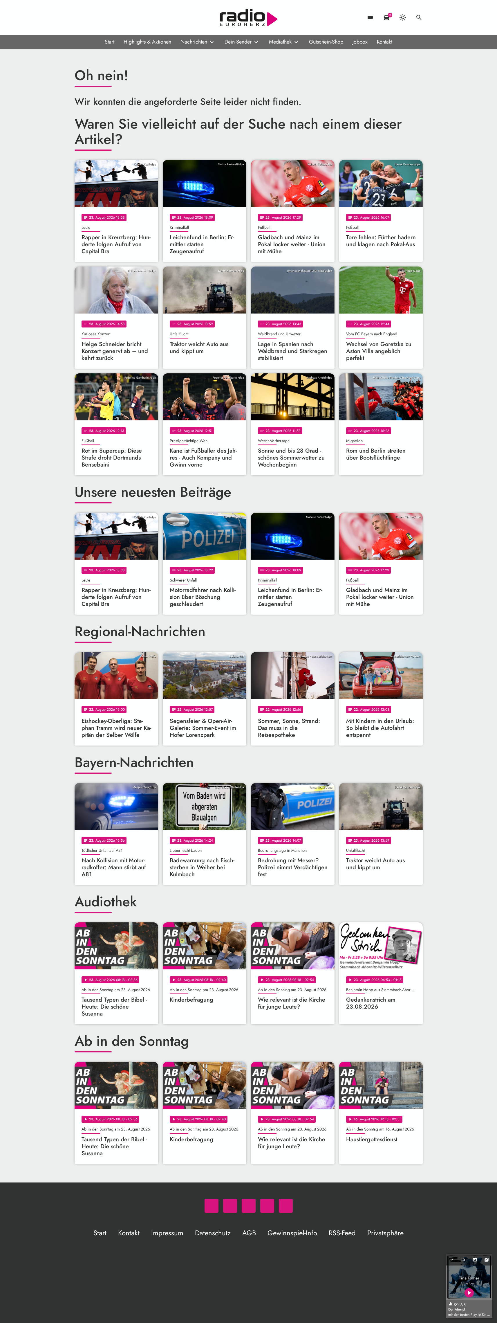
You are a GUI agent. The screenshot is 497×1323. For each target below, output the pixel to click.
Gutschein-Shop (326, 42)
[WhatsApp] (80, 17)
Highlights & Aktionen (147, 42)
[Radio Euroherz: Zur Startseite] (249, 17)
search (418, 17)
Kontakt (384, 42)
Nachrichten (193, 42)
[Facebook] (92, 17)
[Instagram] (103, 17)
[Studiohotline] (127, 17)
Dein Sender (238, 42)
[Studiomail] (115, 17)
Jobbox (360, 42)
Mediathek (280, 42)
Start (109, 42)
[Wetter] (402, 17)
